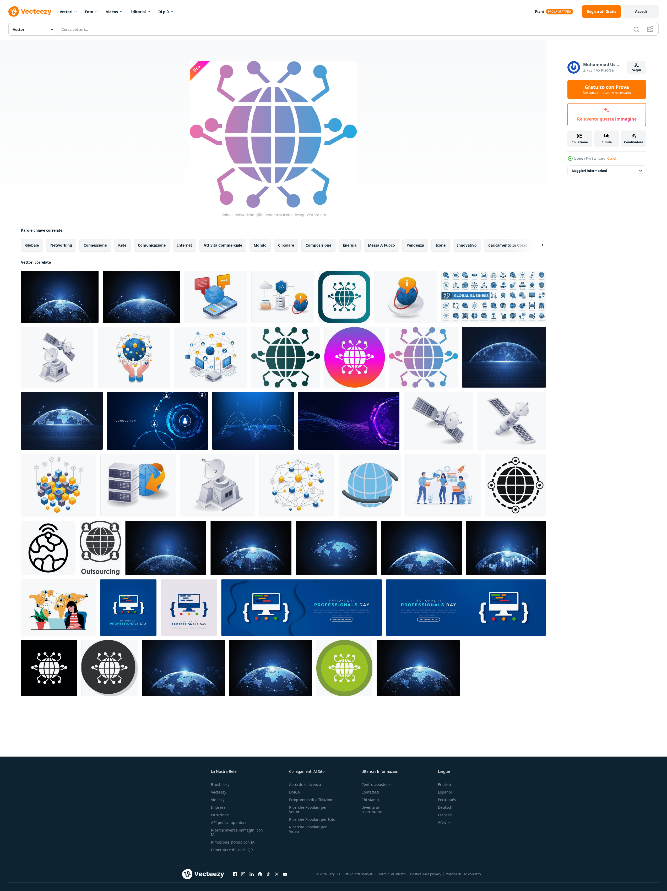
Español (445, 792)
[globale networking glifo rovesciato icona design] (49, 668)
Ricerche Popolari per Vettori (308, 809)
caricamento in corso (508, 245)
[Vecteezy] (29, 11)
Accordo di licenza (305, 784)
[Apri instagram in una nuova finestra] (243, 874)
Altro (442, 822)
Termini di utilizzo (392, 874)
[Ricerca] (636, 29)
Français (445, 814)
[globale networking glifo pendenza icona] (285, 357)
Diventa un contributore (372, 809)
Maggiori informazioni (589, 171)
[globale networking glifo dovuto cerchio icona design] (344, 668)
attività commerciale (223, 245)
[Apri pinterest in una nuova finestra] (260, 874)
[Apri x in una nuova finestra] (277, 874)
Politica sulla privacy (425, 874)
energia (349, 245)
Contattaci (370, 792)
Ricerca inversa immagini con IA (237, 832)
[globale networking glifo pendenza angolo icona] (344, 297)
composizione (318, 245)
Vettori (66, 11)
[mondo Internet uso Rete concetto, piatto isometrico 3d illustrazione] (211, 357)
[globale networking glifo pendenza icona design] (423, 357)
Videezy (217, 799)
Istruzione (220, 814)
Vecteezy (218, 792)
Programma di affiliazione (311, 799)
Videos (112, 11)
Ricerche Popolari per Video (308, 829)
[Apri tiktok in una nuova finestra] (268, 874)
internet (184, 245)
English (444, 784)
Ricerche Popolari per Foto (312, 819)
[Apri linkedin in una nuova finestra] (252, 874)
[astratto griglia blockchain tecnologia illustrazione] (57, 357)
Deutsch (445, 807)
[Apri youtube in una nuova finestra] (285, 874)
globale (32, 245)
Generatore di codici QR (232, 849)
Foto (89, 11)
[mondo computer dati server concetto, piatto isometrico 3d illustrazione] (138, 485)
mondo (260, 245)
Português (447, 799)
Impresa (218, 807)
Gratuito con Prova (607, 89)
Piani (539, 11)
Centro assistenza (377, 784)
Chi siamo (370, 799)
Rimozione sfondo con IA (232, 842)
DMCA (294, 792)
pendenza (415, 245)
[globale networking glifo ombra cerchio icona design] (109, 668)
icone (441, 245)
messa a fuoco (381, 245)
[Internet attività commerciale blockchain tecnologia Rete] (58, 485)
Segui (636, 70)
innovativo (467, 245)
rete (122, 245)
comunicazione (152, 245)
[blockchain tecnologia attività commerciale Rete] (296, 485)
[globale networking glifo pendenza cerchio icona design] (354, 357)
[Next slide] (538, 245)
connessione (95, 245)
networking (61, 245)
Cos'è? (611, 158)
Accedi (641, 11)
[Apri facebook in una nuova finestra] (235, 874)
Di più (163, 11)
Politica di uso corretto (463, 874)
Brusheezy (220, 784)
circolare (286, 245)
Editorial (138, 11)
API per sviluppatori (228, 822)
